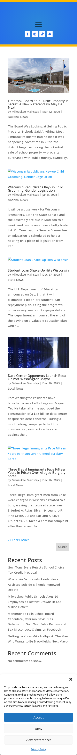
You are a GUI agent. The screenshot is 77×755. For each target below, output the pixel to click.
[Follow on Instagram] (35, 34)
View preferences (39, 740)
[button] (71, 679)
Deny (38, 729)
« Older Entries (19, 540)
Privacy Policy (38, 749)
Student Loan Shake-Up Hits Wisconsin (38, 270)
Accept (38, 717)
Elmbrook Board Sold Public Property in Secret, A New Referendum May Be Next (38, 104)
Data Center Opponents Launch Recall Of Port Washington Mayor (37, 377)
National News (18, 117)
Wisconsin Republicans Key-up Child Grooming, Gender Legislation (35, 189)
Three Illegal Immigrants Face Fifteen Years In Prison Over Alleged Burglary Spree (37, 472)
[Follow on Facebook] (27, 34)
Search (62, 547)
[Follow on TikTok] (42, 34)
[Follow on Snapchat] (50, 34)
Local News (15, 388)
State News (16, 280)
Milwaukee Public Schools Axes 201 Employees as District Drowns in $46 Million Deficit (34, 601)
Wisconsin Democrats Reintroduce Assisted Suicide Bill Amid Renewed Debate (34, 584)
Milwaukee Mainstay (25, 112)
